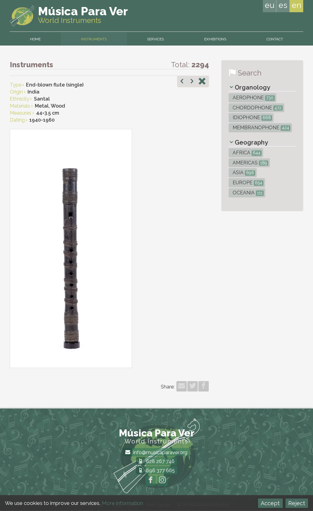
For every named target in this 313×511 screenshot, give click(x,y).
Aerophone (252, 98)
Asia (242, 172)
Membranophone (260, 128)
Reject (296, 503)
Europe (246, 183)
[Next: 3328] (192, 81)
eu (269, 5)
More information (122, 503)
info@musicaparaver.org (159, 452)
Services (155, 39)
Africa (245, 153)
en (296, 5)
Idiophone (251, 117)
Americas (249, 163)
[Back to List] (202, 81)
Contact (275, 39)
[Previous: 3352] (182, 81)
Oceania (247, 193)
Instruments (94, 39)
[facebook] (203, 386)
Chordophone (256, 108)
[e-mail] (181, 386)
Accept (270, 503)
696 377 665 (160, 470)
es (282, 5)
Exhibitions (215, 39)
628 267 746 (160, 461)
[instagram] (162, 481)
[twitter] (192, 386)
